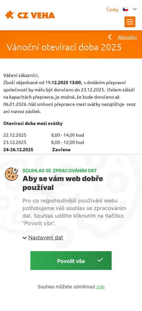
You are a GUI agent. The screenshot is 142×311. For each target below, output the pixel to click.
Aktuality (127, 37)
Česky (113, 9)
